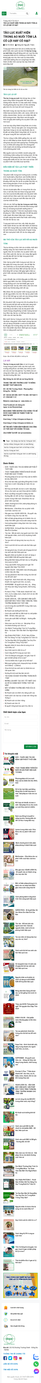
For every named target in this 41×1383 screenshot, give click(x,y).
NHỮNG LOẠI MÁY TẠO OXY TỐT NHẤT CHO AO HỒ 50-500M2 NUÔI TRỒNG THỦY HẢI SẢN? (20, 683)
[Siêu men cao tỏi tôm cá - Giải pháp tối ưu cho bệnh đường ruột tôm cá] (8, 1157)
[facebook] (5, 1358)
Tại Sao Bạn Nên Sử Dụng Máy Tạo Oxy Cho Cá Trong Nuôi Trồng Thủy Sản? (26, 1195)
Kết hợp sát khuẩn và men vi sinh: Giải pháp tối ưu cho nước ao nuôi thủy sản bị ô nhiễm (26, 805)
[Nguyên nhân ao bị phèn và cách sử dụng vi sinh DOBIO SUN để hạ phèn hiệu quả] (8, 981)
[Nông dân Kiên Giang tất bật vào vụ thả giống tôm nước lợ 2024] (8, 995)
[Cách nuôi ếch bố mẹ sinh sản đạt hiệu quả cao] (8, 955)
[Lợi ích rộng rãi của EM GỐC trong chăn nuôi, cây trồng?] (8, 1103)
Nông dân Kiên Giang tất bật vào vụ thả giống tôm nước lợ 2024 (25, 993)
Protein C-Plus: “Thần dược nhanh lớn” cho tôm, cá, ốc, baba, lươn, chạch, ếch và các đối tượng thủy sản (21, 594)
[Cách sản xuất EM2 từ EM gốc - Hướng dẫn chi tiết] (8, 1144)
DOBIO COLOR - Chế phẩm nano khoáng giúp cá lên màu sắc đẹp (25, 1020)
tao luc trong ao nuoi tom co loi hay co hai (19, 447)
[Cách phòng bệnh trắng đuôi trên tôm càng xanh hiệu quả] (8, 901)
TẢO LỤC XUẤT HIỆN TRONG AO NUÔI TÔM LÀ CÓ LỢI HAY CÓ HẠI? (20, 36)
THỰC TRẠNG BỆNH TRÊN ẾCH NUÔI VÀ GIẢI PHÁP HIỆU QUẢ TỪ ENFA (26, 770)
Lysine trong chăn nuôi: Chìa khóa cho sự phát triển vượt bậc (25, 832)
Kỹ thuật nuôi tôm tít (12, 703)
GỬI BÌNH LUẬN (31, 747)
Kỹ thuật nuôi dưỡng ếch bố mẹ (16, 611)
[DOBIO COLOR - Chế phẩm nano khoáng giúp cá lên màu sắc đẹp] (8, 1022)
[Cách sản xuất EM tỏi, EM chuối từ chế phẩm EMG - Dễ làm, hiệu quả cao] (8, 1130)
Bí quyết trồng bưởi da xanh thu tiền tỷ (19, 706)
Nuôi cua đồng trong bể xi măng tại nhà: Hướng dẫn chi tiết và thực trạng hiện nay (25, 818)
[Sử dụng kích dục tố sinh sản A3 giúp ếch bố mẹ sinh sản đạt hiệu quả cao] (8, 968)
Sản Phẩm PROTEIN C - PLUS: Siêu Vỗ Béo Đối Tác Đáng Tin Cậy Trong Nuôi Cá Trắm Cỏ (26, 1182)
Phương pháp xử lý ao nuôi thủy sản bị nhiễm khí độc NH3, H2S (26, 781)
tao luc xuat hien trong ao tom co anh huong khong (20, 455)
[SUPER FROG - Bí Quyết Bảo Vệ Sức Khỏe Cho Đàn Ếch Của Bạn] (8, 914)
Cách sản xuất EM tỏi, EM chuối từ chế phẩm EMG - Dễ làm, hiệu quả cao (25, 1128)
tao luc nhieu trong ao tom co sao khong (18, 444)
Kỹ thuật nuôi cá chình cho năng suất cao (20, 693)
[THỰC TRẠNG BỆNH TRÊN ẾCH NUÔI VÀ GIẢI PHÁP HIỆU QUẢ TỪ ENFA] (8, 771)
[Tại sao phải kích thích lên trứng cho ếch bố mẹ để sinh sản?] (8, 1035)
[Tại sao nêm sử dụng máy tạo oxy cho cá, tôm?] (8, 941)
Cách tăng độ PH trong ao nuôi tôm (17, 653)
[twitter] (10, 1358)
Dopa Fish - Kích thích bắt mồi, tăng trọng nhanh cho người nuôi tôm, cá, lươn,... (26, 1047)
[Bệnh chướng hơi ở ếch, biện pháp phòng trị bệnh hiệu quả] (8, 847)
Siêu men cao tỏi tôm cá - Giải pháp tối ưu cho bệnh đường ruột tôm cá (26, 1155)
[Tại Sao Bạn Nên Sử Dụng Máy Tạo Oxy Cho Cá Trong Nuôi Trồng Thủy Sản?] (8, 1197)
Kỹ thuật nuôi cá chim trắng (15, 700)
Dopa (27, 60)
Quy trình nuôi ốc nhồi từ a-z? (15, 650)
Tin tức (14, 21)
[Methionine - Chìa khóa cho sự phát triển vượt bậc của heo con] (8, 861)
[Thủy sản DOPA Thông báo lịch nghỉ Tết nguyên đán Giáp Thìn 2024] (8, 1008)
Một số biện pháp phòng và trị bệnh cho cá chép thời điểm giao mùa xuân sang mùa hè (26, 885)
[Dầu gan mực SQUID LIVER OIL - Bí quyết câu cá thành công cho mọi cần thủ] (8, 874)
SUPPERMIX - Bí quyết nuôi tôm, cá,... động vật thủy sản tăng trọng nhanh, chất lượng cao (20, 587)
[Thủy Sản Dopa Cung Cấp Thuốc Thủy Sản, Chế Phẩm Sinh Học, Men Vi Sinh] (20, 1339)
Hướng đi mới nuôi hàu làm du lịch (17, 673)
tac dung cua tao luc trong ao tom (23, 441)
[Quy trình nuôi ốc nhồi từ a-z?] (8, 1224)
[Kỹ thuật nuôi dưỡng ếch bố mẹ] (8, 1117)
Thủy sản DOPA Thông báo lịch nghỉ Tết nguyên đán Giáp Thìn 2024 (26, 1006)
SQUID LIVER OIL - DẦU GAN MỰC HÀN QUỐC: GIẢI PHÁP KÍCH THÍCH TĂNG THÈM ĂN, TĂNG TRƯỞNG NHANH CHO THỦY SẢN (21, 601)
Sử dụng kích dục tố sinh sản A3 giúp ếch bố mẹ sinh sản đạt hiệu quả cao (25, 966)
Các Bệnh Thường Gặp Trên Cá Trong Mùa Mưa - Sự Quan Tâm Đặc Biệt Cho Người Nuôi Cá (21, 630)
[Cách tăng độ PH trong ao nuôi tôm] (8, 1238)
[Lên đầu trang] (37, 1379)
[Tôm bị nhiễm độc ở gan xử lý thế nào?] (8, 1265)
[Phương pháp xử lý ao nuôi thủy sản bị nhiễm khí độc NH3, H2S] (8, 782)
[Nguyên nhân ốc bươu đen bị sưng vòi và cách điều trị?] (8, 1211)
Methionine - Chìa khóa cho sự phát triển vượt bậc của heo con (26, 859)
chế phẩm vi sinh (19, 323)
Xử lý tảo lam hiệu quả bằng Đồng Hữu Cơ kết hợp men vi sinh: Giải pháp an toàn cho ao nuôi (21, 484)
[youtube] (20, 1358)
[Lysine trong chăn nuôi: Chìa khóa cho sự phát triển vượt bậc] (8, 834)
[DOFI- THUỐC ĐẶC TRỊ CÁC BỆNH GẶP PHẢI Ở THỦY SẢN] (8, 760)
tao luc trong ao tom (11, 450)
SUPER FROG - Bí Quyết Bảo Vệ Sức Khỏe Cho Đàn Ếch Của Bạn (26, 912)
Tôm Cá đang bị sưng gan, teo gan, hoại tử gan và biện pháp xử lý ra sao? (26, 1249)
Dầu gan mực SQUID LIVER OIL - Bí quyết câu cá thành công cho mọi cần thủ (26, 872)
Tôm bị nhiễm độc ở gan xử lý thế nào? (19, 661)
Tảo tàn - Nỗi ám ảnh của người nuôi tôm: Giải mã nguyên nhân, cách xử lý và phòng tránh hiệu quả (21, 535)
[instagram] (15, 1358)
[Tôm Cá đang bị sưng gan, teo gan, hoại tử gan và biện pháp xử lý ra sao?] (8, 1251)
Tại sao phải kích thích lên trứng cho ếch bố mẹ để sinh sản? (25, 1033)
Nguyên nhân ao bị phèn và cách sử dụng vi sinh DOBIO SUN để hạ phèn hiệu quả (25, 979)
